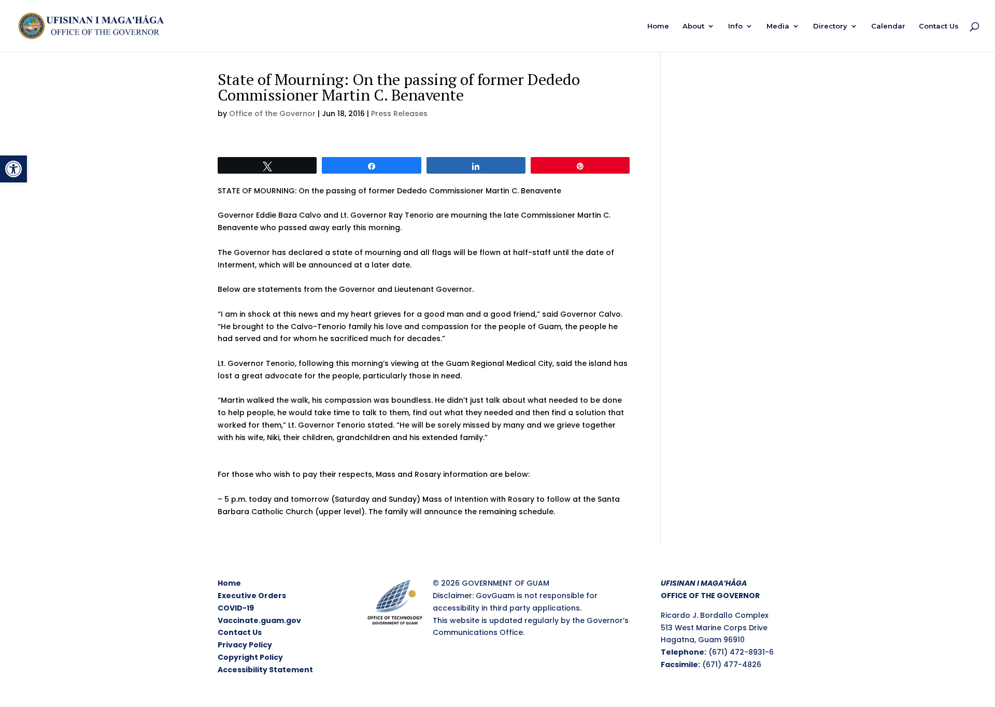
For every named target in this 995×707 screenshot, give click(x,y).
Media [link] (777, 26)
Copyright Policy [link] (250, 657)
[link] (13, 168)
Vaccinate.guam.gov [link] (259, 620)
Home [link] (658, 26)
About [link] (693, 26)
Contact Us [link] (939, 26)
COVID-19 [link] (236, 608)
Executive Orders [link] (252, 595)
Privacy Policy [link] (245, 645)
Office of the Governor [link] (272, 113)
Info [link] (735, 26)
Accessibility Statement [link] (265, 669)
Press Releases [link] (399, 113)
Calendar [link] (888, 26)
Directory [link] (830, 26)
